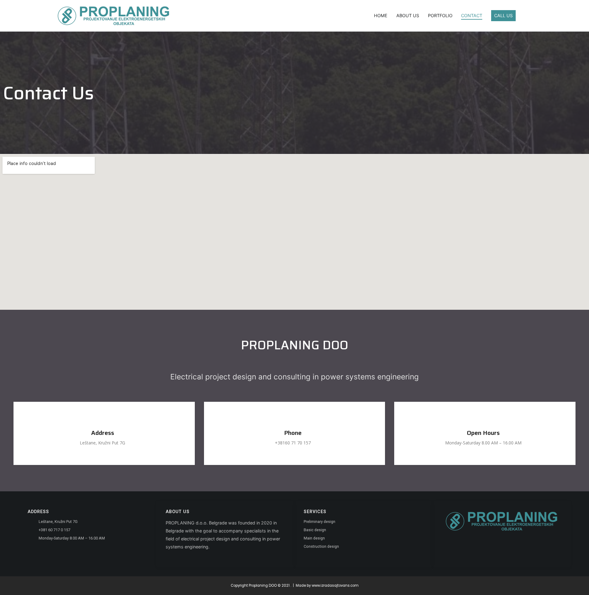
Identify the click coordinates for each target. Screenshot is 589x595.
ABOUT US (407, 15)
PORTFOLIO (440, 15)
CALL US (503, 15)
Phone (293, 433)
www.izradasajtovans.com (335, 585)
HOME (380, 15)
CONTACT (471, 15)
